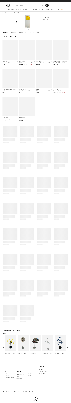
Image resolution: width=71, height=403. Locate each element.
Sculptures (10, 12)
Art (30, 9)
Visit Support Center (43, 371)
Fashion (47, 9)
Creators (7, 375)
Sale (62, 9)
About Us (30, 368)
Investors (29, 373)
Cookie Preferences (24, 389)
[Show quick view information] (17, 61)
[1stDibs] (7, 5)
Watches (41, 9)
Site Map (30, 389)
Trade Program (20, 368)
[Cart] (67, 5)
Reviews (29, 375)
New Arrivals (11, 9)
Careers (29, 371)
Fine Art (7, 371)
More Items (5, 32)
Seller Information (23, 32)
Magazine (56, 368)
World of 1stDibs (55, 9)
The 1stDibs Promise (34, 32)
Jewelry (35, 9)
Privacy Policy (23, 387)
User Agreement (16, 387)
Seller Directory (20, 378)
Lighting (25, 9)
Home (3, 12)
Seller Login (19, 376)
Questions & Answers (9, 377)
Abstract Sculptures (17, 12)
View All (4, 333)
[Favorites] (64, 5)
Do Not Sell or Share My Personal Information (11, 389)
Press (29, 370)
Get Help (41, 369)
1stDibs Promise (42, 373)
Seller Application (20, 374)
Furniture (18, 9)
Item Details (13, 32)
